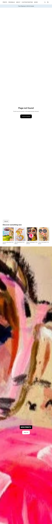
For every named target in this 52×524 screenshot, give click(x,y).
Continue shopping (26, 116)
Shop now (26, 432)
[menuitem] (36, 2)
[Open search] (44, 2)
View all (6, 221)
